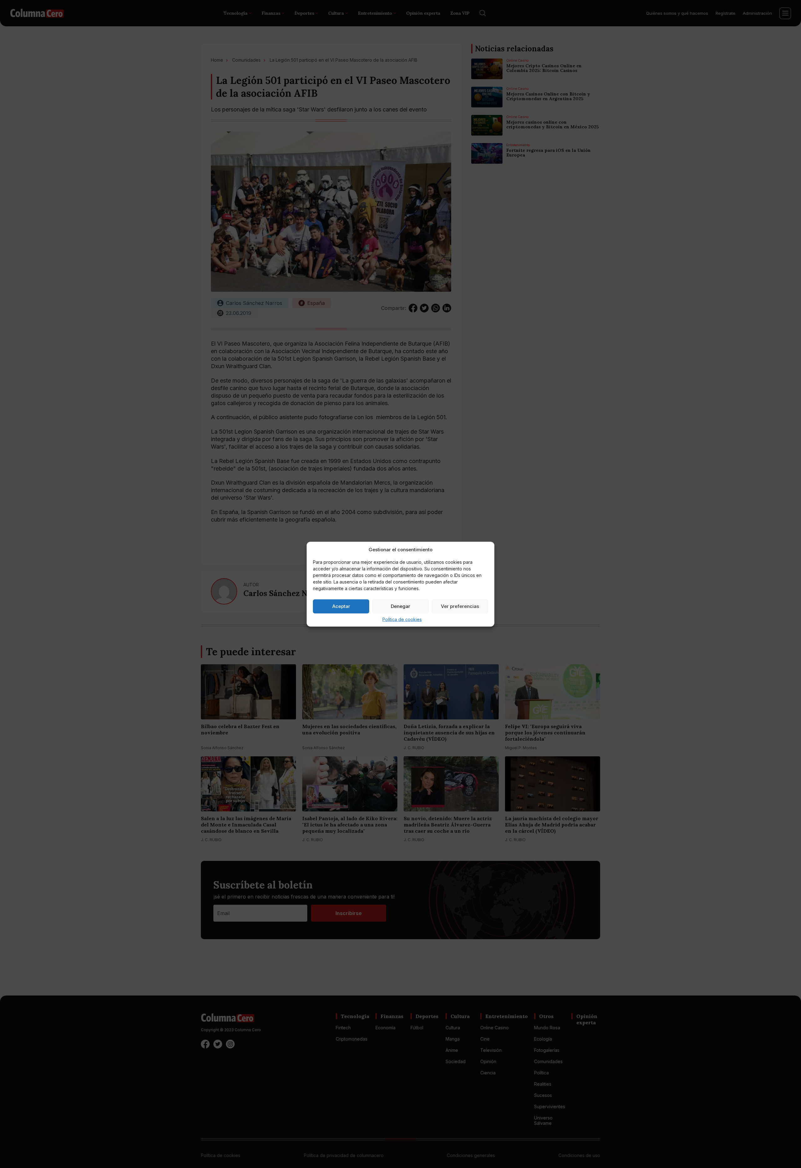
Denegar (400, 606)
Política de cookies (402, 619)
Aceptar (341, 606)
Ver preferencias (460, 606)
